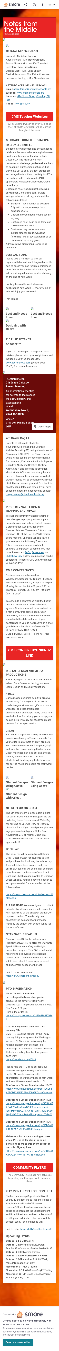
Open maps (42, 427)
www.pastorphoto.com (18, 362)
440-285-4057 (22, 103)
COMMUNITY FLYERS (29, 1168)
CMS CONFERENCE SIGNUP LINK (29, 652)
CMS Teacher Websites (29, 116)
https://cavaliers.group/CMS (21, 1059)
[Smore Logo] (12, 4)
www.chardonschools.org (30, 92)
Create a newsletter (17, 1342)
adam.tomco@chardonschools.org (32, 89)
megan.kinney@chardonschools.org (25, 494)
